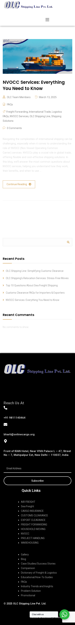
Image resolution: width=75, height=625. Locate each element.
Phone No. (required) (27, 312)
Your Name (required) (28, 265)
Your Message (23, 330)
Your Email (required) (27, 289)
